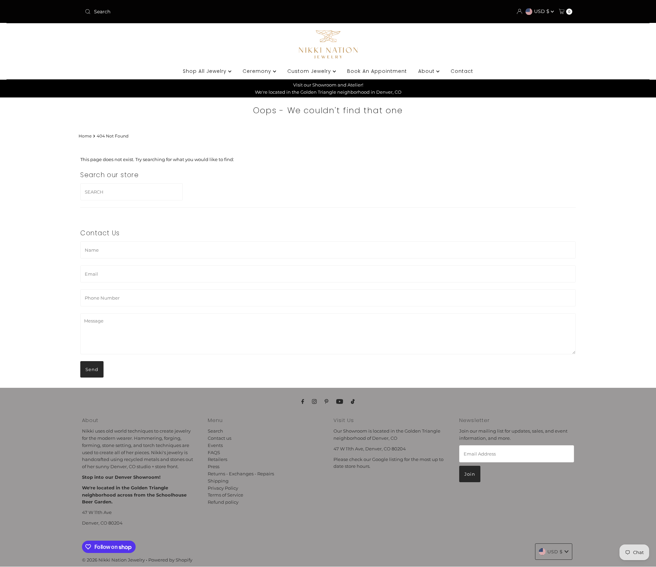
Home (85, 136)
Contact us (219, 438)
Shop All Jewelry (205, 71)
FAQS (214, 452)
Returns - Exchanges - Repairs (241, 473)
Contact (462, 71)
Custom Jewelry (310, 71)
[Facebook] (302, 401)
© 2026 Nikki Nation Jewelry (113, 560)
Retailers (217, 459)
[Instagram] (314, 401)
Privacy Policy (223, 487)
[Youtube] (339, 401)
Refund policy (223, 502)
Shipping (218, 481)
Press (213, 466)
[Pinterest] (326, 401)
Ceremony (258, 71)
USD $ (542, 11)
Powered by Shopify (170, 560)
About (427, 71)
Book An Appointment (377, 71)
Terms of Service (225, 495)
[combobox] (162, 11)
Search (215, 431)
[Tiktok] (353, 401)
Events (215, 445)
